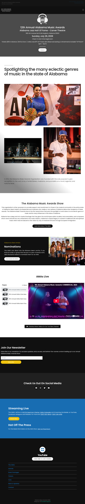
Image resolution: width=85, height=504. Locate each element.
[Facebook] (36, 388)
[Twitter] (44, 388)
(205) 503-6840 (46, 414)
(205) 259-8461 (57, 414)
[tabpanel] (56, 301)
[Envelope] (48, 388)
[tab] (14, 290)
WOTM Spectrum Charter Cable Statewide (36, 412)
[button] (10, 476)
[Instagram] (40, 388)
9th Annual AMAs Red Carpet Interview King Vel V (17, 299)
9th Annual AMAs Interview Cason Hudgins (17, 294)
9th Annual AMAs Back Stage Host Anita (17, 303)
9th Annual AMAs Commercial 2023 (17, 290)
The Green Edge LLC (46, 501)
